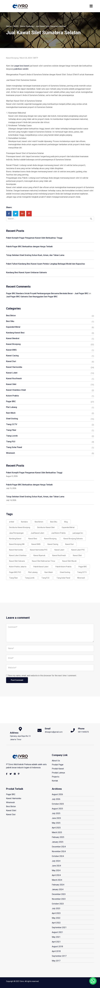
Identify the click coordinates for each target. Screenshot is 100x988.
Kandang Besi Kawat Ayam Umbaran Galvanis (26, 272)
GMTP (35, 58)
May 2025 (56, 823)
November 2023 (59, 899)
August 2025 (57, 808)
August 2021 (57, 932)
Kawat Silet (11, 384)
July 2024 (56, 861)
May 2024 (56, 870)
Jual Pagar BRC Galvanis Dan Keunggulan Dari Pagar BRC (32, 296)
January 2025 (57, 842)
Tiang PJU (10, 441)
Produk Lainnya (58, 773)
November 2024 (59, 851)
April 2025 (56, 828)
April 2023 (56, 913)
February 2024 (58, 885)
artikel (11, 522)
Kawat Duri (11, 361)
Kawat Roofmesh (14, 378)
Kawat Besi (32, 539)
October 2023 (58, 904)
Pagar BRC (11, 401)
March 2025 (57, 832)
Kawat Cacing (12, 355)
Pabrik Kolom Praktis (63, 567)
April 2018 (56, 951)
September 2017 (59, 956)
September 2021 (59, 927)
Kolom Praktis (12, 396)
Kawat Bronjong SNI (16, 544)
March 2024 (57, 880)
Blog (66, 522)
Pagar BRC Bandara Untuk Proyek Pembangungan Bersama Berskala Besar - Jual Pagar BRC (47, 293)
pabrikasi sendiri (21, 69)
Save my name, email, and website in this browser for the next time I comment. (42, 675)
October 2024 (58, 856)
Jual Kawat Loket (37, 533)
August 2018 (57, 946)
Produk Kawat (58, 769)
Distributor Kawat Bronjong (19, 527)
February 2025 (58, 837)
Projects (55, 777)
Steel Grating (12, 418)
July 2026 (56, 799)
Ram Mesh (10, 413)
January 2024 (57, 889)
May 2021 (56, 937)
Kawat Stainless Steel (16, 390)
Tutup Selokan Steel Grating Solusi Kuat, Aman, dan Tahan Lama (35, 255)
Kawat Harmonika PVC (38, 550)
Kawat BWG (11, 350)
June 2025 (56, 818)
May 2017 (56, 961)
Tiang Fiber (11, 430)
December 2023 (59, 894)
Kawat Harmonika (14, 367)
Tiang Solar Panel (14, 447)
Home (8, 26)
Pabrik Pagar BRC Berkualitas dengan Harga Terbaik (29, 246)
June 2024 (56, 866)
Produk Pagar (57, 764)
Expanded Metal (13, 327)
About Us (56, 760)
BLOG (15, 26)
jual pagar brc (78, 533)
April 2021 (56, 942)
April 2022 (56, 923)
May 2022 (56, 918)
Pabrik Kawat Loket (40, 567)
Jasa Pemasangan (16, 533)
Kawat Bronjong (27, 26)
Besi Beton (11, 315)
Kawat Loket (11, 373)
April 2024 (56, 875)
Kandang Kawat (15, 539)
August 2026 (57, 794)
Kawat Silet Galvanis (17, 561)
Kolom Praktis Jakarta (17, 567)
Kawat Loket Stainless (17, 555)
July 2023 (56, 908)
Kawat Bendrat (12, 338)
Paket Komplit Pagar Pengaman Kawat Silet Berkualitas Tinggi (34, 238)
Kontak (55, 781)
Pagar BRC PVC (15, 572)
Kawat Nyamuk (39, 555)
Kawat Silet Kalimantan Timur (43, 561)
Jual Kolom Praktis (58, 533)
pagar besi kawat (22, 66)
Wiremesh (10, 453)
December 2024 (59, 847)
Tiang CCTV (11, 424)
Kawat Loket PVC (78, 550)
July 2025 (56, 813)
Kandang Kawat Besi (15, 333)
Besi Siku (10, 321)
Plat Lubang (11, 407)
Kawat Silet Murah (69, 561)
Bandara (24, 522)
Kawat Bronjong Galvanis (73, 539)
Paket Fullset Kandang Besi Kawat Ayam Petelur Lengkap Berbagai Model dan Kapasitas (45, 264)
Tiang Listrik (12, 436)
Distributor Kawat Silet (46, 527)
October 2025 (58, 804)
